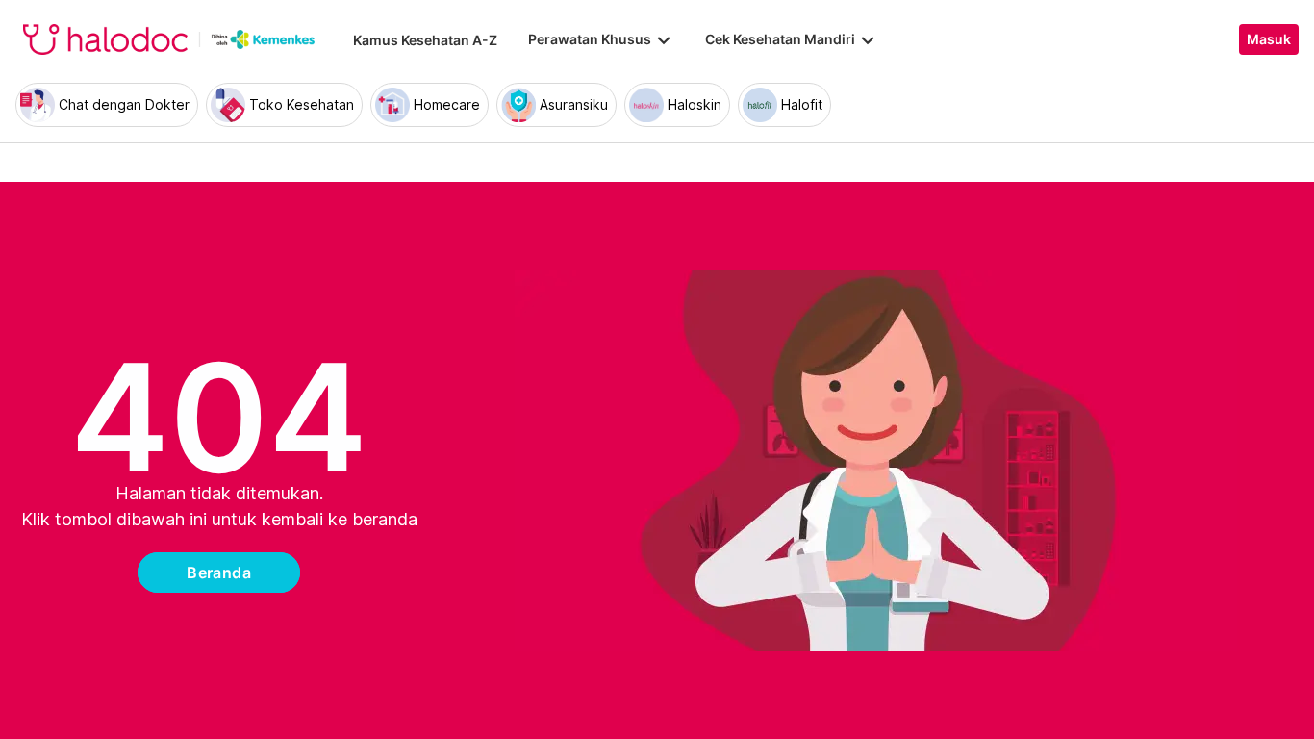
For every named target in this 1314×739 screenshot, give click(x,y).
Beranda (219, 572)
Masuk (1269, 39)
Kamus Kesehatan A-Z (425, 40)
